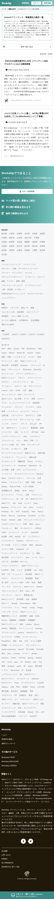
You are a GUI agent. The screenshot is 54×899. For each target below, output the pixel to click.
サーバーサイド (8, 495)
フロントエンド (14, 370)
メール (34, 557)
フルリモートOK (8, 312)
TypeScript (21, 516)
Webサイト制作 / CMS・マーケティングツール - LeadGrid (28, 783)
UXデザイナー (30, 674)
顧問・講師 (20, 281)
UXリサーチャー (8, 679)
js (33, 553)
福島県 (11, 246)
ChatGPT (33, 716)
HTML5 (38, 528)
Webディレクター (9, 378)
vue (35, 570)
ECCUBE (39, 649)
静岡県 (11, 242)
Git (25, 386)
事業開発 (34, 428)
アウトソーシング (26, 628)
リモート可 (14, 308)
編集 (30, 390)
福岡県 (42, 234)
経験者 (34, 599)
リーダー (25, 653)
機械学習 (21, 461)
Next (33, 511)
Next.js (40, 511)
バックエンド (12, 411)
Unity (39, 482)
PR (40, 424)
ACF (3, 662)
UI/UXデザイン (32, 633)
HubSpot (39, 474)
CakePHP (34, 532)
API (33, 591)
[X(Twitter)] (30, 841)
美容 (14, 641)
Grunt (9, 662)
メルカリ (39, 507)
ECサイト (5, 603)
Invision (30, 353)
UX (3, 428)
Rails (34, 582)
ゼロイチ (5, 562)
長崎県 (42, 246)
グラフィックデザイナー (26, 374)
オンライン (6, 704)
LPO (27, 582)
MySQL (18, 537)
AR (27, 499)
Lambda (16, 653)
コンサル (41, 516)
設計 (36, 695)
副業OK (5, 308)
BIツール (23, 562)
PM (23, 349)
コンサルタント (8, 457)
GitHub (4, 628)
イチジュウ (22, 716)
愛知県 (11, 238)
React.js (12, 516)
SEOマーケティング (30, 704)
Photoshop (27, 370)
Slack (4, 370)
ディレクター (7, 407)
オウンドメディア (9, 395)
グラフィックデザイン (10, 566)
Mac (9, 653)
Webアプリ (6, 503)
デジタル (38, 461)
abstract (39, 658)
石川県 (4, 254)
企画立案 (5, 415)
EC (24, 537)
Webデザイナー (36, 499)
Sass (28, 557)
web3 (19, 666)
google (34, 653)
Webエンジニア (8, 599)
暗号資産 (38, 666)
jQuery (36, 624)
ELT (42, 712)
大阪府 (11, 234)
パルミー (17, 595)
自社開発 (14, 562)
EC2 (11, 390)
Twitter (13, 658)
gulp (16, 662)
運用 (3, 411)
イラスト (19, 495)
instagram (20, 549)
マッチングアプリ (9, 712)
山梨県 (19, 250)
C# (17, 499)
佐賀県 (4, 246)
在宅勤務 (28, 570)
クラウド (14, 424)
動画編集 (23, 691)
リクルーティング (9, 708)
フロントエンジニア (9, 591)
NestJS (21, 649)
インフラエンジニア (33, 285)
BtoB (26, 440)
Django (4, 486)
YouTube (21, 658)
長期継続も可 (7, 491)
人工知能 (5, 470)
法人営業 (17, 399)
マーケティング (29, 264)
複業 (39, 582)
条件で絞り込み (27, 47)
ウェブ (19, 570)
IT (37, 440)
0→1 (41, 557)
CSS (24, 390)
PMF (32, 440)
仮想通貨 (23, 616)
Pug (40, 662)
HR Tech (35, 432)
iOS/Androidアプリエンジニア (13, 294)
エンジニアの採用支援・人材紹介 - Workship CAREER (26, 795)
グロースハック (32, 541)
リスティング (35, 365)
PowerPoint (6, 641)
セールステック (23, 679)
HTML (18, 390)
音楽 (27, 482)
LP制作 (17, 637)
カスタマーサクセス (35, 294)
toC (25, 507)
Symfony (38, 628)
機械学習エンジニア (9, 616)
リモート (35, 411)
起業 (12, 470)
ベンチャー (24, 428)
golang (30, 658)
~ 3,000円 (5, 334)
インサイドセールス (9, 420)
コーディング (13, 532)
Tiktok (32, 687)
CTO (19, 470)
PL (41, 633)
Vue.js (31, 491)
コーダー (24, 532)
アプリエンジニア (9, 633)
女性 (19, 708)
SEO (16, 361)
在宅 (3, 574)
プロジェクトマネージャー (12, 277)
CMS (40, 349)
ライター (31, 357)
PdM (25, 524)
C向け (31, 507)
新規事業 (20, 312)
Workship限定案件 (9, 716)
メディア (23, 424)
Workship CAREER (9, 766)
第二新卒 (5, 582)
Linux (37, 524)
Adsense (5, 658)
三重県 (34, 250)
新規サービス (30, 453)
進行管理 (5, 557)
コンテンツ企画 (8, 445)
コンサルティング (9, 466)
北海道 (19, 242)
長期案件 (5, 316)
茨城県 (19, 234)
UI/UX (24, 491)
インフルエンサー (16, 645)
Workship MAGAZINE (10, 761)
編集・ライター (8, 281)
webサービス (29, 587)
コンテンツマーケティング (19, 403)
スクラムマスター (30, 470)
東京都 (4, 234)
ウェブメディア (8, 541)
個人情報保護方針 (8, 863)
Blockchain (15, 670)
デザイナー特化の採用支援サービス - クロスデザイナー (26, 786)
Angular (29, 624)
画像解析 (12, 620)
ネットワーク (7, 637)
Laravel (4, 390)
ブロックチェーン (33, 645)
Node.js (21, 633)
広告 (16, 432)
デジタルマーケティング (24, 474)
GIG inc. (21, 878)
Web (31, 524)
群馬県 (4, 250)
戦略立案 (16, 704)
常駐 (34, 603)
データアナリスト (28, 683)
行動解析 (22, 620)
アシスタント (7, 386)
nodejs (32, 608)
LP (27, 549)
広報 (14, 269)
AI (40, 466)
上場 (12, 687)
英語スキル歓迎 (8, 324)
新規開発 (29, 578)
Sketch (11, 353)
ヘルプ (4, 735)
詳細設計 (22, 695)
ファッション (21, 457)
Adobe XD (21, 353)
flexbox (28, 662)
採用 (33, 399)
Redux (24, 608)
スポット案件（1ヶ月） (20, 316)
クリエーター (7, 432)
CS (8, 574)
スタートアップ (32, 312)
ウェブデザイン (34, 537)
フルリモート (35, 436)
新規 (37, 578)
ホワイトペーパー (35, 378)
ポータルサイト (26, 528)
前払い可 (24, 308)
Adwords (38, 545)
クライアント (7, 595)
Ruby (36, 503)
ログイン (36, 3)
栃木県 (19, 246)
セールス (28, 273)
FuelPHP (5, 570)
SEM (31, 545)
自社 (41, 570)
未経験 (4, 537)
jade (34, 662)
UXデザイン (30, 415)
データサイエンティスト (28, 269)
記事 (27, 495)
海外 (16, 528)
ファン (17, 608)
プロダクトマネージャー (11, 524)
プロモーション (8, 499)
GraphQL (25, 511)
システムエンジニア (9, 674)
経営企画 (41, 453)
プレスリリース (17, 578)
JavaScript (22, 466)
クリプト (5, 670)
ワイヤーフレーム (29, 637)
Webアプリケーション (30, 566)
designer (10, 666)
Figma (4, 353)
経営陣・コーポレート (16, 289)
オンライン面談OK (9, 320)
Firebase (5, 511)
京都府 (4, 242)
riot (21, 662)
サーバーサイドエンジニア (12, 453)
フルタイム (17, 587)
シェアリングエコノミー (11, 436)
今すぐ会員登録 (28, 191)
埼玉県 (27, 234)
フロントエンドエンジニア (12, 285)
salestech (35, 679)
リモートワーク (17, 415)
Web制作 (28, 574)
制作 (21, 624)
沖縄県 (42, 242)
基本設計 (14, 691)
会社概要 (5, 851)
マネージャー (25, 699)
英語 (31, 691)
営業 (39, 415)
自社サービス (7, 399)
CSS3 (4, 532)
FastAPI (41, 683)
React (4, 516)
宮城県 (27, 250)
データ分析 (6, 545)
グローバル (30, 478)
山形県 (19, 238)
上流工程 (40, 687)
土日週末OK (23, 320)
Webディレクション (28, 612)
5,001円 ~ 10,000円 (36, 334)
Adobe (4, 482)
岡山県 (34, 246)
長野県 (11, 250)
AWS (9, 349)
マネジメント (37, 495)
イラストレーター (16, 482)
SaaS (4, 478)
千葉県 (36, 238)
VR (22, 499)
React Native (25, 603)
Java (27, 591)
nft (24, 666)
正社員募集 (35, 320)
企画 (19, 520)
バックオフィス (19, 357)
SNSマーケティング (9, 624)
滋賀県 (34, 242)
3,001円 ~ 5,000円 (19, 334)
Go (12, 511)
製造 (30, 695)
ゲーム (15, 612)
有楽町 (25, 687)
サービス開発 (36, 641)
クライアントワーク (21, 382)
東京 (3, 653)
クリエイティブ (8, 440)
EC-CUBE (30, 649)
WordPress (31, 349)
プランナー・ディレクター (12, 273)
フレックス (6, 587)
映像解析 (31, 620)
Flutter (4, 520)
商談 (42, 704)
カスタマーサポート (16, 478)
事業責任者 (28, 595)
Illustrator (37, 370)
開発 (38, 553)
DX (17, 445)
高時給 (17, 491)
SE (21, 674)
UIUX (39, 407)
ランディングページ (9, 553)
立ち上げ (33, 424)
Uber (25, 436)
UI (44, 365)
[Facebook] (23, 841)
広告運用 (14, 365)
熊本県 (42, 250)
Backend (5, 507)
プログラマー (7, 695)
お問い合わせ (6, 855)
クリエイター (7, 608)
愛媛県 (27, 242)
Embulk (30, 712)
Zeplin (38, 353)
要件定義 (5, 691)
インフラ (5, 424)
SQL (20, 641)
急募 (32, 308)
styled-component (9, 649)
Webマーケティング (28, 361)
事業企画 (32, 457)
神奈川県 (28, 238)
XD (32, 382)
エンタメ (27, 503)
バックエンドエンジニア (11, 264)
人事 (3, 289)
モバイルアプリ (30, 708)
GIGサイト (6, 779)
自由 (12, 570)
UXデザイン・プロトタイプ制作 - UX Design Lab (32, 779)
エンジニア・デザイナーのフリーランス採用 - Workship (28, 792)
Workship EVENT (8, 757)
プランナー (18, 407)
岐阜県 (27, 246)
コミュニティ (17, 574)
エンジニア (24, 411)
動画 (42, 428)
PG (15, 695)
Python (30, 461)
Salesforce (33, 466)
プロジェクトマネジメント (34, 520)
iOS (14, 503)
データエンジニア (9, 461)
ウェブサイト (25, 553)
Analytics (19, 541)
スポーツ (5, 578)
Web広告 (5, 365)
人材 (38, 420)
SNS (19, 395)
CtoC (43, 432)
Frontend (31, 516)
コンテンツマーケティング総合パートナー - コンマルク (28, 802)
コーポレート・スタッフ (34, 277)
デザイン (21, 378)
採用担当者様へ (8, 739)
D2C (26, 641)
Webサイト (39, 574)
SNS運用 (19, 599)
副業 (3, 357)
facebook (24, 365)
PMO (18, 687)
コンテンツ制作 (8, 549)
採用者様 (25, 3)
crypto (30, 666)
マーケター (30, 407)
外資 (39, 478)
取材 (39, 357)
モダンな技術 (28, 486)
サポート (17, 386)
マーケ (26, 399)
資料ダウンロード (9, 743)
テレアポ (5, 449)
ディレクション (8, 374)
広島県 (34, 234)
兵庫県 (4, 238)
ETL (37, 712)
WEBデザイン (11, 428)
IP (22, 670)
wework (40, 587)
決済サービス (38, 699)
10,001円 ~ (6, 339)
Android (12, 520)
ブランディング (33, 445)
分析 (27, 599)
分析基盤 (21, 712)
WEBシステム (7, 699)
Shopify (14, 603)
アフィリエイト (17, 557)
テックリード (7, 474)
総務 (25, 449)
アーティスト (16, 507)
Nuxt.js (4, 620)
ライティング (7, 361)
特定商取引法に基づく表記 (11, 867)
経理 (3, 666)
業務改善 (12, 628)
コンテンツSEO (17, 582)
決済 (21, 591)
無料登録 (47, 3)
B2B (10, 537)
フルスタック (7, 528)
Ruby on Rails (15, 486)
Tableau (5, 687)
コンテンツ (24, 432)
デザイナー (6, 269)
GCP (17, 511)
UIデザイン (6, 382)
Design (40, 608)
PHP (3, 349)
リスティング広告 (20, 545)
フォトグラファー (9, 298)
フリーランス (29, 395)
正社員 (28, 670)
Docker (16, 349)
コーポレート (16, 449)
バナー (18, 440)
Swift (20, 503)
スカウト (40, 399)
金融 (31, 616)
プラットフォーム (27, 420)
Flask (16, 683)
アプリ (4, 403)
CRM (23, 445)
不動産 (4, 645)
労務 (9, 357)
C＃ (16, 699)
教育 (33, 482)
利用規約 (5, 859)
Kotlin (37, 616)
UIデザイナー (7, 683)
